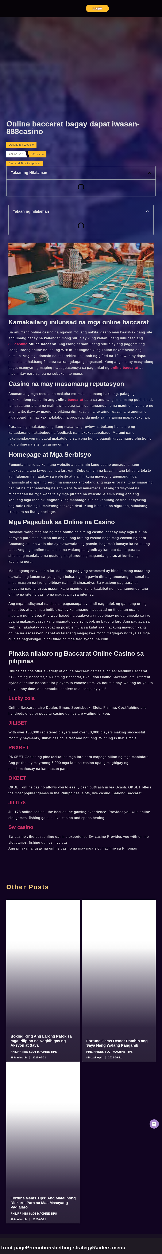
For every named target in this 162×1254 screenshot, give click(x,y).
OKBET (17, 778)
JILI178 (17, 802)
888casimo (18, 344)
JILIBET (17, 723)
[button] (149, 173)
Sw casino (20, 827)
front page (13, 1247)
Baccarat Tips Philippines (25, 163)
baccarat (75, 399)
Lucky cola (21, 698)
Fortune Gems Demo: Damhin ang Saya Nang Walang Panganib (117, 1043)
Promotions (40, 1247)
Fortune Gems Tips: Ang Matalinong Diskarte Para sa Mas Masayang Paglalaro (43, 1202)
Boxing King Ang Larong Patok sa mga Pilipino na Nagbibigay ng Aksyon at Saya (41, 1040)
